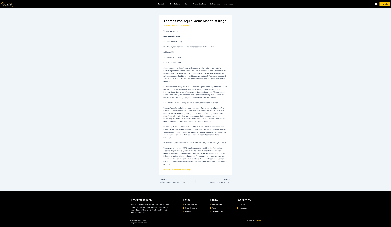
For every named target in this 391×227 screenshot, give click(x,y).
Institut (161, 4)
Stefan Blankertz (199, 4)
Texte (187, 4)
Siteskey (258, 220)
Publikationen (175, 4)
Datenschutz (215, 4)
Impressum (228, 4)
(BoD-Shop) (177, 169)
